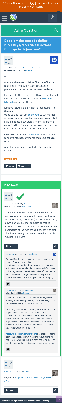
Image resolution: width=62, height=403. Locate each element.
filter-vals (9, 102)
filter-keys (47, 98)
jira (15, 159)
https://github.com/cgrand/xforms (21, 334)
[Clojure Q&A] (13, 17)
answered (7, 204)
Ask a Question (26, 30)
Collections (25, 68)
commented (10, 254)
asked (6, 68)
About (33, 3)
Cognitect (17, 401)
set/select (34, 134)
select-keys (33, 114)
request (8, 159)
